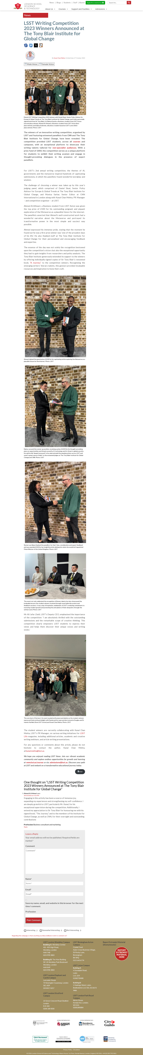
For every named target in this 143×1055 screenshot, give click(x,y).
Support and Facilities (80, 9)
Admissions (100, 9)
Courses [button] (62, 9)
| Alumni (81, 3)
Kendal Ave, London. (81, 1003)
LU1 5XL (86, 988)
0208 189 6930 (48, 1009)
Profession (30, 911)
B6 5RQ (76, 958)
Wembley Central (54, 945)
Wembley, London (50, 950)
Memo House (78, 1000)
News (52, 3)
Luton (75, 973)
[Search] (129, 2)
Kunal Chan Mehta (59, 58)
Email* (28, 889)
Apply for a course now (94, 3)
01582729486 (78, 978)
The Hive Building (54, 959)
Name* (28, 879)
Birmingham (77, 955)
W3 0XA (76, 1005)
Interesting (31, 930)
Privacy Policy (67, 1050)
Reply (26, 827)
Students (67, 3)
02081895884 (78, 1007)
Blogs (59, 3)
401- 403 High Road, (51, 947)
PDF (81, 772)
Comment (30, 846)
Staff (75, 3)
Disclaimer (76, 1050)
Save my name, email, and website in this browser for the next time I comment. (54, 904)
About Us (49, 9)
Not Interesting (73, 930)
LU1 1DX (76, 976)
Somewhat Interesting (52, 930)
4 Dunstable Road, (80, 970)
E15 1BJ (46, 1006)
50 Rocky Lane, (79, 952)
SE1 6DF (46, 985)
